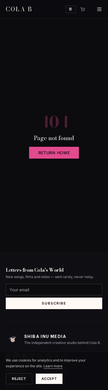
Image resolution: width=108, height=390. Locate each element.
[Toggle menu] (96, 9)
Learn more (52, 366)
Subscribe (54, 303)
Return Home (54, 152)
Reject (19, 378)
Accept (49, 378)
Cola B (19, 9)
